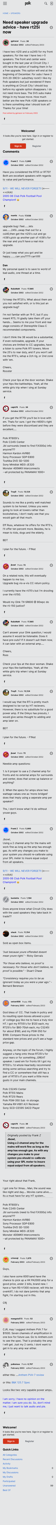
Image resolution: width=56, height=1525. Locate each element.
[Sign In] (51, 3)
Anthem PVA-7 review (31, 1374)
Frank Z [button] (14, 161)
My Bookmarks (28, 1468)
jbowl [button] (13, 565)
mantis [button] (14, 215)
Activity (6, 1463)
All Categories (10, 1454)
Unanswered (28, 1485)
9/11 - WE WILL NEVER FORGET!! (22, 188)
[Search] (46, 3)
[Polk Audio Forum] (28, 3)
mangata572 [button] (17, 1318)
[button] (51, 28)
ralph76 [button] (14, 407)
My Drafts (28, 1476)
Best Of (6, 1490)
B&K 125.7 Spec (21, 1382)
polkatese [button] (15, 1364)
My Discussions (10, 1472)
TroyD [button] (13, 492)
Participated (9, 1481)
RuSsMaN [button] (15, 289)
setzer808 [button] (16, 1001)
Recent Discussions (12, 1459)
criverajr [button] (15, 1258)
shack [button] (13, 932)
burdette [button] (15, 898)
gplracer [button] (15, 41)
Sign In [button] (18, 146)
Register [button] (36, 146)
